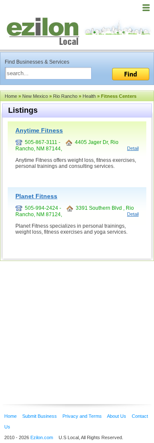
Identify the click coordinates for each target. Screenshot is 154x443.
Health (89, 96)
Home (11, 96)
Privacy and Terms (82, 416)
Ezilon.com (41, 437)
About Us (116, 416)
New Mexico (35, 96)
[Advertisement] (68, 319)
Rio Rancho (65, 96)
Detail (133, 148)
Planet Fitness (36, 196)
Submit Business (39, 416)
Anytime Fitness (39, 130)
